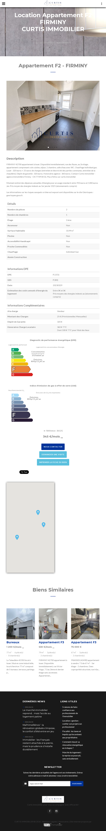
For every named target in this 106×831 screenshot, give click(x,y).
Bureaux (12, 642)
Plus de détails (20, 623)
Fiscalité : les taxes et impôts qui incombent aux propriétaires (72, 734)
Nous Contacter (53, 447)
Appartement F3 (51, 642)
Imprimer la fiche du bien (53, 462)
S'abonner (77, 784)
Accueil (39, 42)
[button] (38, 512)
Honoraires (64, 821)
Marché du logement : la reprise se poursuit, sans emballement (72, 755)
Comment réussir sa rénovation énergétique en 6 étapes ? (72, 745)
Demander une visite (53, 454)
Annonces (49, 42)
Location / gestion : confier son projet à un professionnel (72, 723)
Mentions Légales (49, 821)
